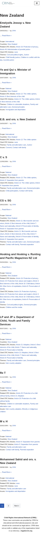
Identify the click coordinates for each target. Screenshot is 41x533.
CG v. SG (5, 200)
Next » (16, 506)
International (9, 41)
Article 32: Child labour (27, 283)
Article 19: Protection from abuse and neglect (16, 281)
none (16, 52)
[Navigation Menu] (36, 3)
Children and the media (14, 307)
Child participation (12, 191)
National (8, 88)
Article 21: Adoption (23, 345)
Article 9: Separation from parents (12, 180)
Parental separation (27, 244)
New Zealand (12, 44)
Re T (3, 372)
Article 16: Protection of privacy (27, 47)
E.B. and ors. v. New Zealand (18, 119)
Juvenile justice (8, 60)
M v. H (4, 421)
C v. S (3, 157)
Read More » (6, 35)
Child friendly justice (13, 57)
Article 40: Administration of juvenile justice (15, 49)
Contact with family (19, 147)
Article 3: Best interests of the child (12, 96)
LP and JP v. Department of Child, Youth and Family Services (17, 321)
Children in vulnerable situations (18, 104)
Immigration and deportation (15, 109)
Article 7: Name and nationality (26, 347)
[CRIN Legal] (8, 3)
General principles (18, 107)
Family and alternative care (16, 145)
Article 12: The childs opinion (26, 94)
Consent (9, 147)
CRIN (14, 31)
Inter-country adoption (13, 363)
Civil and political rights (15, 55)
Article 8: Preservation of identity (27, 226)
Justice (26, 55)
